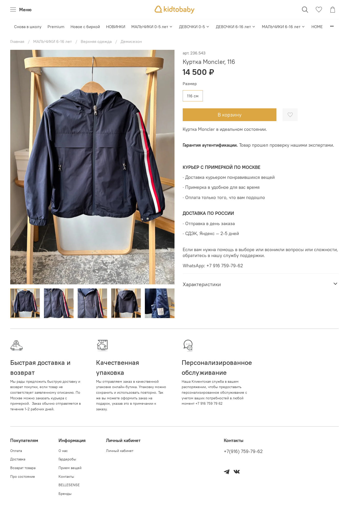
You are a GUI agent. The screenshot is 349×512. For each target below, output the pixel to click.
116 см (193, 95)
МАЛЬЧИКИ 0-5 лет (149, 26)
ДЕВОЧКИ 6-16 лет (233, 26)
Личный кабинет (119, 450)
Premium (56, 26)
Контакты (66, 476)
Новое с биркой (85, 26)
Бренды (65, 493)
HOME (317, 26)
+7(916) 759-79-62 (243, 451)
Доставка (17, 459)
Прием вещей (70, 468)
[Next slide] (166, 167)
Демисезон (131, 41)
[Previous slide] (18, 167)
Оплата (16, 450)
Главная (17, 41)
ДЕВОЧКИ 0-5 (192, 26)
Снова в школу (27, 26)
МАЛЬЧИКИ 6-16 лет (281, 26)
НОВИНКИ (115, 26)
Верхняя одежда (96, 41)
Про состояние (22, 476)
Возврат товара (23, 468)
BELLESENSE (69, 485)
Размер (190, 83)
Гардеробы (67, 459)
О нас (63, 450)
